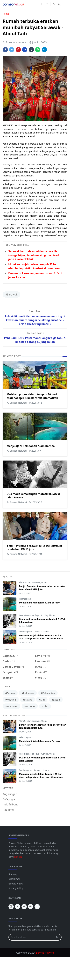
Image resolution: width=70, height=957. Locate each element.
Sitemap (12, 874)
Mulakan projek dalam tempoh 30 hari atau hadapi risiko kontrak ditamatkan (32, 396)
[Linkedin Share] (24, 49)
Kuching (44, 615)
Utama (44, 582)
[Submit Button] (57, 937)
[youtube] (30, 906)
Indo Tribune (10, 804)
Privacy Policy (15, 888)
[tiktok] (37, 906)
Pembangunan (26, 631)
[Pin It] (18, 49)
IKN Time (8, 809)
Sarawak (36, 582)
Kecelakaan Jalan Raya (29, 615)
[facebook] (41, 4)
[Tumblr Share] (31, 49)
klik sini (18, 856)
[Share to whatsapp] (37, 49)
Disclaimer (14, 878)
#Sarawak (11, 294)
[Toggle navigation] (64, 4)
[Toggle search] (59, 4)
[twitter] (24, 906)
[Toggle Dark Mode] (53, 4)
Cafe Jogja (9, 799)
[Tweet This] (11, 49)
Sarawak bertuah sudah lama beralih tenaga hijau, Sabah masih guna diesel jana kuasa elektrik (33, 255)
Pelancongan (25, 598)
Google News (15, 883)
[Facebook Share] (5, 49)
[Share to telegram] (44, 49)
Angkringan (10, 794)
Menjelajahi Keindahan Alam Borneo (31, 446)
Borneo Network (45, 952)
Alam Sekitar (25, 582)
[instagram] (47, 4)
